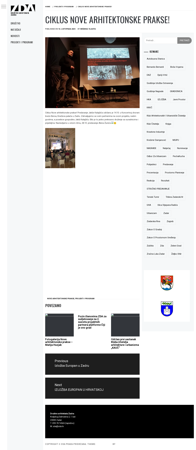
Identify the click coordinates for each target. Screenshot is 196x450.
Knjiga (168, 124)
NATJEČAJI (16, 29)
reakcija (151, 180)
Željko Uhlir (176, 254)
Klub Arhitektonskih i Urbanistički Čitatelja (166, 115)
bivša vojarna (176, 67)
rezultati (165, 180)
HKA (149, 99)
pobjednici (151, 164)
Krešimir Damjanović (156, 140)
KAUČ (149, 107)
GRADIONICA (176, 91)
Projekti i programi (85, 299)
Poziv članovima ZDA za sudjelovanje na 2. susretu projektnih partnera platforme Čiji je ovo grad (92, 322)
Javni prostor (179, 99)
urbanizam (152, 213)
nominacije (182, 148)
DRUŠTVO (15, 23)
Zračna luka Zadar (156, 254)
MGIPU (176, 140)
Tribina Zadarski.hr (174, 197)
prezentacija (152, 172)
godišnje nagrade (155, 91)
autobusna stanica (156, 58)
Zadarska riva (153, 221)
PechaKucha (179, 156)
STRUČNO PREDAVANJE (158, 189)
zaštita (150, 245)
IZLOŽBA (162, 99)
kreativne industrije (156, 132)
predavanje (168, 164)
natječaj (166, 148)
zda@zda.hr (58, 426)
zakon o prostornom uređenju (161, 237)
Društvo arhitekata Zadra (20, 14)
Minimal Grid (104, 444)
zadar (166, 213)
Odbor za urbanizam (156, 156)
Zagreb (170, 221)
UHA (149, 205)
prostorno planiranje (174, 172)
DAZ (149, 75)
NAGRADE (151, 148)
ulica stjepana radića (168, 205)
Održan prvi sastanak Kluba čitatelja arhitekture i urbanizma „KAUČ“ (125, 343)
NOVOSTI (15, 36)
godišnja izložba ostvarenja (160, 83)
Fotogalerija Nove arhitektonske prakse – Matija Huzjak (59, 342)
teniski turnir (153, 197)
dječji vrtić (162, 75)
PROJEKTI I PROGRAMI (22, 42)
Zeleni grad (176, 245)
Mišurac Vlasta (88, 29)
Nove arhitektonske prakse (60, 299)
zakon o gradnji (154, 229)
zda (162, 245)
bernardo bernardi (155, 67)
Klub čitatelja (153, 124)
